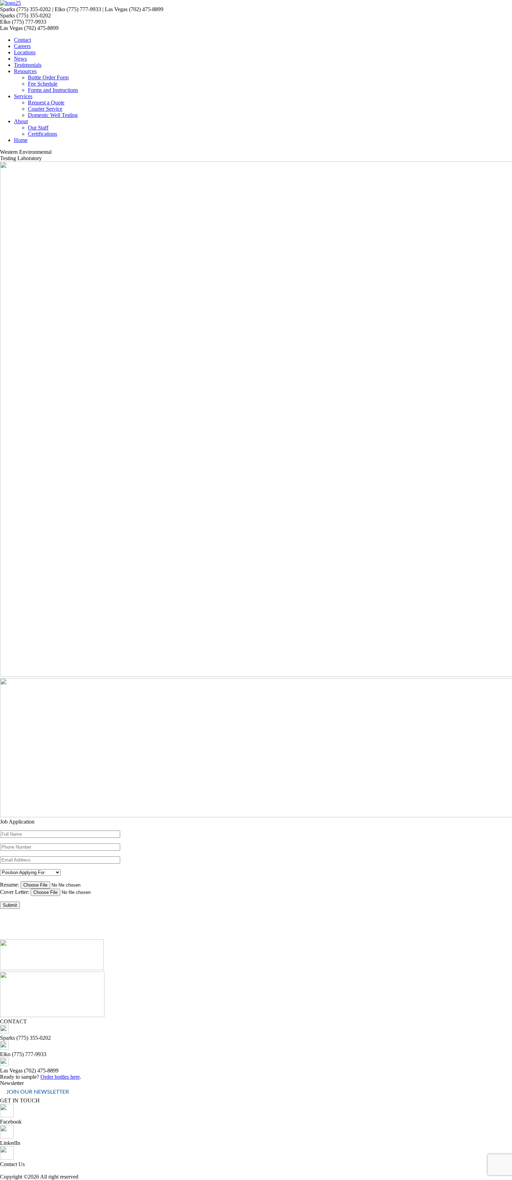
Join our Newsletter (37, 1092)
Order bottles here (60, 1077)
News (20, 59)
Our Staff (38, 128)
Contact (22, 40)
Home (21, 140)
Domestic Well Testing (53, 115)
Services (23, 96)
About (21, 121)
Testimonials (27, 65)
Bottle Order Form (48, 77)
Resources (25, 71)
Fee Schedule (42, 84)
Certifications (42, 134)
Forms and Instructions (53, 90)
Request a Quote (46, 102)
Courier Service (45, 109)
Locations (25, 52)
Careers (22, 46)
